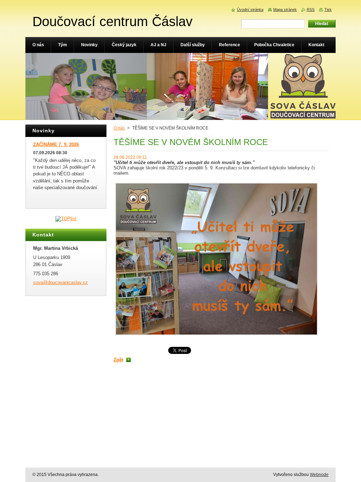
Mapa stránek (285, 9)
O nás (119, 128)
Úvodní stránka (250, 9)
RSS (310, 9)
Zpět (118, 359)
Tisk (328, 9)
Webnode (319, 474)
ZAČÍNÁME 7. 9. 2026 (56, 144)
